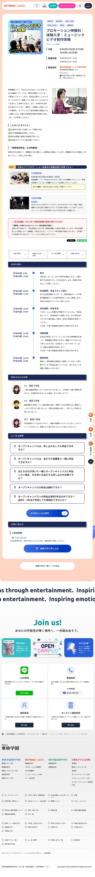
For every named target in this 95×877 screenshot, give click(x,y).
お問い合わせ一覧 (57, 840)
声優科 (74, 763)
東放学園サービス (42, 867)
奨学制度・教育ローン (12, 801)
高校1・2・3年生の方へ (13, 823)
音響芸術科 (52, 767)
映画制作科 (29, 763)
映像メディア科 (7, 763)
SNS (90, 461)
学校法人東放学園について (14, 810)
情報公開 (54, 810)
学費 (75, 795)
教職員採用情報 (10, 814)
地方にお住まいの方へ (58, 823)
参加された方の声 (36, 254)
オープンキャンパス (67, 6)
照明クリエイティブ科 (10, 771)
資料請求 (53, 6)
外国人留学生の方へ (81, 823)
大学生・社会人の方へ (35, 823)
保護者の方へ (9, 827)
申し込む (24, 725)
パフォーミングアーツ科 (80, 778)
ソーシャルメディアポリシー (33, 853)
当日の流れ (17, 253)
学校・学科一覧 (33, 810)
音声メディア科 (7, 778)
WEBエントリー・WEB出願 (37, 801)
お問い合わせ (75, 253)
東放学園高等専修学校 (9, 867)
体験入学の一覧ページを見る (47, 565)
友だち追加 (24, 693)
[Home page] (3, 734)
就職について (55, 801)
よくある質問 (56, 253)
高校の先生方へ (33, 827)
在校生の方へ (78, 827)
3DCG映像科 (29, 771)
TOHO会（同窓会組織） (27, 867)
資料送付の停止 (10, 844)
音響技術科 (52, 763)
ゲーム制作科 (30, 778)
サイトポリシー (17, 853)
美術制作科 (6, 774)
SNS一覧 (31, 814)
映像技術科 (6, 767)
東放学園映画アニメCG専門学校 (15, 734)
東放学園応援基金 (80, 810)
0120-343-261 (21, 537)
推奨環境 (47, 853)
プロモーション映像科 (33, 767)
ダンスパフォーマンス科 (81, 774)
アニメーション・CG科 (33, 774)
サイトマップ (6, 853)
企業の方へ (55, 827)
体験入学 (44, 734)
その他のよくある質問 (39, 513)
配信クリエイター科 (79, 767)
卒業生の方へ (9, 831)
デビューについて (80, 801)
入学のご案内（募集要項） (37, 795)
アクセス (65, 73)
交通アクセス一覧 (11, 840)
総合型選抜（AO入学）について (60, 796)
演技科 (74, 771)
